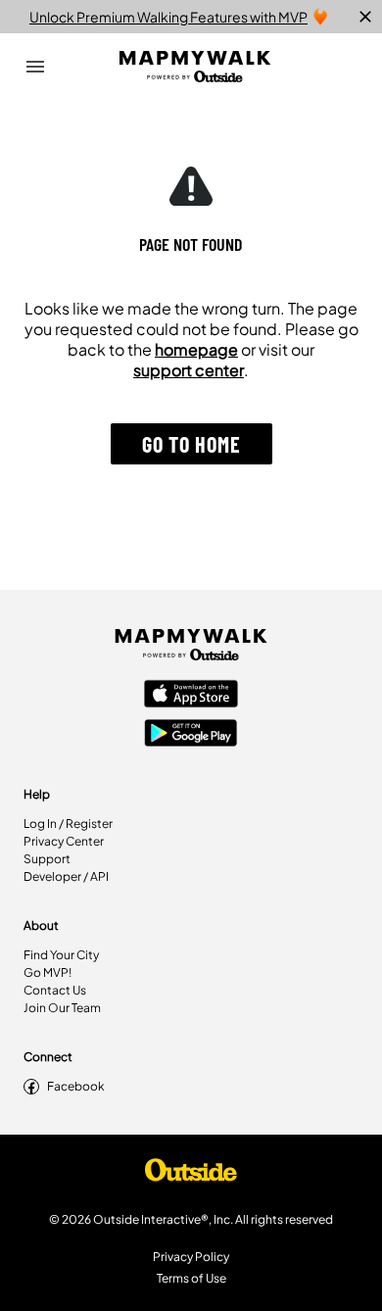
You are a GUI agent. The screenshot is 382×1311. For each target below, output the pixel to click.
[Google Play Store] (191, 734)
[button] (191, 443)
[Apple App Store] (191, 695)
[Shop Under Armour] (191, 1174)
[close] (365, 16)
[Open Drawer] (35, 66)
